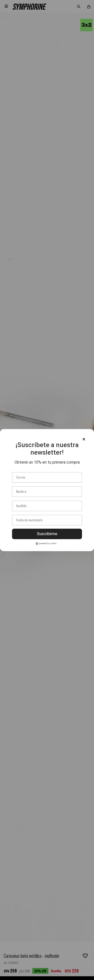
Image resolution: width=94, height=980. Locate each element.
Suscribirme (47, 533)
